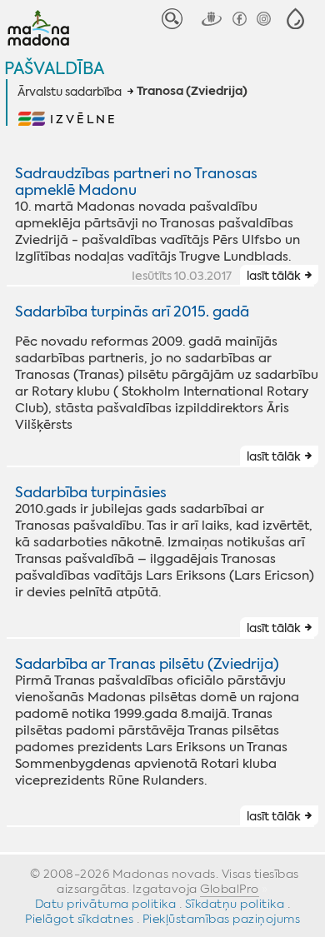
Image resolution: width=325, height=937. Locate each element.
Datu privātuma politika (106, 903)
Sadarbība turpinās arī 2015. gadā (132, 311)
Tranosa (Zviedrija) (192, 91)
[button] (295, 18)
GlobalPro (229, 888)
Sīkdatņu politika (235, 903)
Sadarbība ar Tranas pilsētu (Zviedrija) (147, 664)
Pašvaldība (54, 68)
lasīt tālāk (274, 275)
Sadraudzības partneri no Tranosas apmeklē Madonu (136, 181)
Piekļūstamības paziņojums (221, 918)
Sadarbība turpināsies (91, 492)
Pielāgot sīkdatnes (79, 918)
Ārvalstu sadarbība (70, 91)
